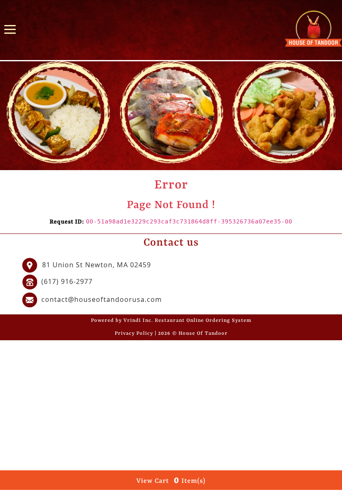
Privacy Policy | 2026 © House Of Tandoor (171, 333)
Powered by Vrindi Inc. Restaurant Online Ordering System (171, 321)
